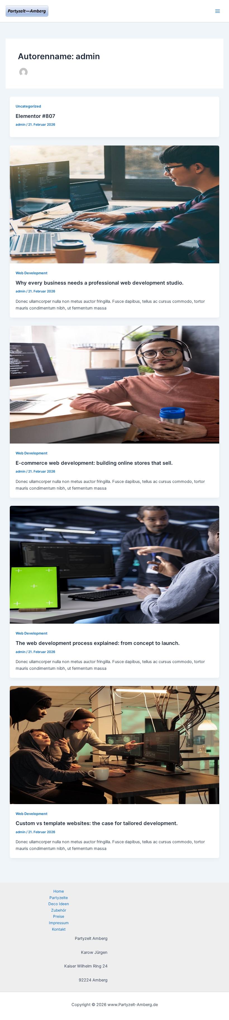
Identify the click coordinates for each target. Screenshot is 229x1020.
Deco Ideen (58, 904)
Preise (58, 916)
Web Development (31, 273)
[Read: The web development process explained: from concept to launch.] (115, 564)
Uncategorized (28, 106)
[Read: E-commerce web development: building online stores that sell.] (115, 384)
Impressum (59, 923)
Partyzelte (58, 897)
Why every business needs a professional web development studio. (99, 283)
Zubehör (58, 910)
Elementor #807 (35, 116)
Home (58, 891)
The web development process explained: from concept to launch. (98, 643)
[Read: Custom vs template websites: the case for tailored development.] (115, 744)
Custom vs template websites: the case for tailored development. (97, 823)
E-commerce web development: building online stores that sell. (94, 463)
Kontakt (59, 929)
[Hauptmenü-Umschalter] (217, 11)
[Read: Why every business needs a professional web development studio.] (115, 204)
